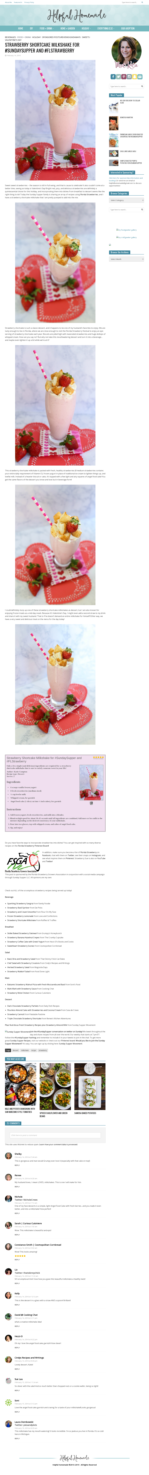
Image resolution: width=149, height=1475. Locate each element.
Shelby (18, 1153)
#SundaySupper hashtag (25, 1037)
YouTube (101, 858)
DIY (31, 28)
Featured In (18, 2)
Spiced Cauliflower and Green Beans (53, 1114)
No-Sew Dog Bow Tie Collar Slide (130, 101)
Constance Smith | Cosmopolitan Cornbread (38, 1244)
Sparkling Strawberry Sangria (20, 903)
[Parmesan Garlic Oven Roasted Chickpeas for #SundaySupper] (113, 140)
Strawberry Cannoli (15, 1014)
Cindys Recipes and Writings (29, 1357)
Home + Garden (68, 28)
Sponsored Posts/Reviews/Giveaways (61, 37)
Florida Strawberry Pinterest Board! (33, 846)
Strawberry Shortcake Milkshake (21, 920)
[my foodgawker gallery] (126, 229)
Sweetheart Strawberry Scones (20, 946)
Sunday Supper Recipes (20, 1040)
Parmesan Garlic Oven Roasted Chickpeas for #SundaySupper (131, 135)
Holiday (85, 28)
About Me (8, 2)
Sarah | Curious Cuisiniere (28, 1223)
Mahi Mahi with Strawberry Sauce (22, 988)
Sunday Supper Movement (70, 1043)
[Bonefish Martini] (113, 123)
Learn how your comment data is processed (58, 1144)
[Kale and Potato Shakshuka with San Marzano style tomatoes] (20, 1084)
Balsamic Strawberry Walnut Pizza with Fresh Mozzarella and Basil (36, 984)
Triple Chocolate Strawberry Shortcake (24, 1018)
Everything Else (105, 28)
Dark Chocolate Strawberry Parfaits (22, 1006)
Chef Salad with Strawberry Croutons (23, 963)
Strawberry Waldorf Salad (18, 971)
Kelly (17, 1293)
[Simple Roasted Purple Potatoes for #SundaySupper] (113, 162)
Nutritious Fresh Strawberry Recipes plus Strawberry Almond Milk (38, 1025)
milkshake (25, 1050)
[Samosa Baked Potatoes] (90, 1086)
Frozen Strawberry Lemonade (20, 916)
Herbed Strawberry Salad (18, 967)
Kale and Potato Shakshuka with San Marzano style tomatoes (20, 1110)
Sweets (86, 37)
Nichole (18, 1196)
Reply (17, 1165)
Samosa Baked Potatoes (85, 1113)
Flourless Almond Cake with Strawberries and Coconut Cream (34, 1010)
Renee (18, 1175)
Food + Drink (46, 28)
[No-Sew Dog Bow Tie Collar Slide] (113, 106)
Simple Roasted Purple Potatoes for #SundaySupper (131, 162)
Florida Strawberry (88, 852)
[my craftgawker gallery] (126, 237)
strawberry (43, 1050)
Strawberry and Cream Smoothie (21, 912)
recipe (33, 1050)
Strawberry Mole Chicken (18, 993)
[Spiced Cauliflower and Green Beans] (55, 1086)
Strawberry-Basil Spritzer (18, 907)
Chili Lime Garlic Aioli (128, 151)
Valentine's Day (13, 40)
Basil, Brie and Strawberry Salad (21, 959)
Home (20, 28)
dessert (15, 1050)
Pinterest (70, 858)
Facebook (46, 855)
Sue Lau (19, 1379)
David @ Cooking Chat (26, 1314)
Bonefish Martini (126, 117)
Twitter (71, 855)
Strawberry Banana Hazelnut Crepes (23, 937)
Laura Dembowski (24, 1421)
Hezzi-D (19, 1336)
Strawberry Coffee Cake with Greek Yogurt (25, 941)
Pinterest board (68, 1040)
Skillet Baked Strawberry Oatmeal (22, 933)
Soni (17, 1400)
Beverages (10, 37)
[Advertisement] (126, 301)
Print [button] (91, 804)
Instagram (96, 855)
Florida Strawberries (89, 194)
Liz (16, 1269)
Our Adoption (127, 28)
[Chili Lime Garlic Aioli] (113, 153)
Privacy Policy (29, 2)
